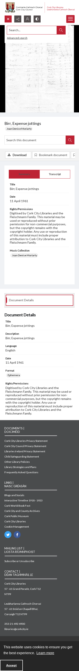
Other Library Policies (17, 461)
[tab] (24, 174)
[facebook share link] (17, 534)
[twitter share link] (7, 534)
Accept (11, 665)
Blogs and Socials (14, 495)
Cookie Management (16, 526)
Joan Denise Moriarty (19, 128)
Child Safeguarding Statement (21, 456)
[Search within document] (70, 140)
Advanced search (17, 38)
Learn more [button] (45, 653)
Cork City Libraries (15, 521)
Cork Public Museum (16, 516)
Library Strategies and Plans (20, 467)
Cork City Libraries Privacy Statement (26, 440)
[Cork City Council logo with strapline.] (39, 7)
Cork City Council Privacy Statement (25, 446)
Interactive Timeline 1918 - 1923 (23, 500)
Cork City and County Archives (22, 511)
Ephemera (14, 375)
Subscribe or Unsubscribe (19, 561)
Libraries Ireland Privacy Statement (24, 451)
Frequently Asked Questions (21, 472)
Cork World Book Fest (17, 505)
